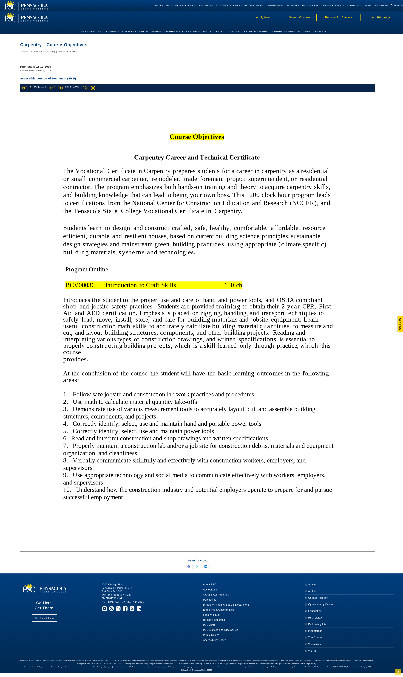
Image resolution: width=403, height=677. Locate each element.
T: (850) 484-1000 (112, 591)
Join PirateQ (380, 17)
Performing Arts (317, 624)
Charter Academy (318, 597)
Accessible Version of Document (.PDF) (48, 78)
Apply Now (263, 17)
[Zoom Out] (52, 88)
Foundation (314, 611)
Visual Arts (314, 644)
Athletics (313, 591)
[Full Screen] (92, 88)
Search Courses (300, 17)
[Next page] (30, 87)
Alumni (312, 584)
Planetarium (315, 631)
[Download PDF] (85, 88)
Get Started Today (44, 618)
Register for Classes (338, 17)
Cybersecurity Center (320, 604)
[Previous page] (24, 88)
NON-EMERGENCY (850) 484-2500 (123, 602)
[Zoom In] (60, 88)
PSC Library (315, 617)
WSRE (312, 650)
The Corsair (315, 637)
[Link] (24, 17)
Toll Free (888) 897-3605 (116, 595)
